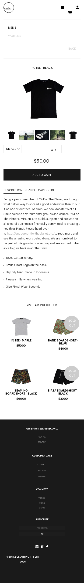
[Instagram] (37, 547)
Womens (14, 35)
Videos (41, 498)
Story (42, 508)
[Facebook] (47, 547)
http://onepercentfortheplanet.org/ (31, 233)
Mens (12, 27)
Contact (42, 464)
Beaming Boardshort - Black (21, 392)
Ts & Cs (42, 437)
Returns (42, 470)
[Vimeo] (42, 547)
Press (42, 503)
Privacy (42, 442)
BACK (72, 48)
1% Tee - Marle (21, 340)
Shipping (42, 476)
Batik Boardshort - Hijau (63, 342)
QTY (54, 150)
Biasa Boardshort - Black (63, 392)
